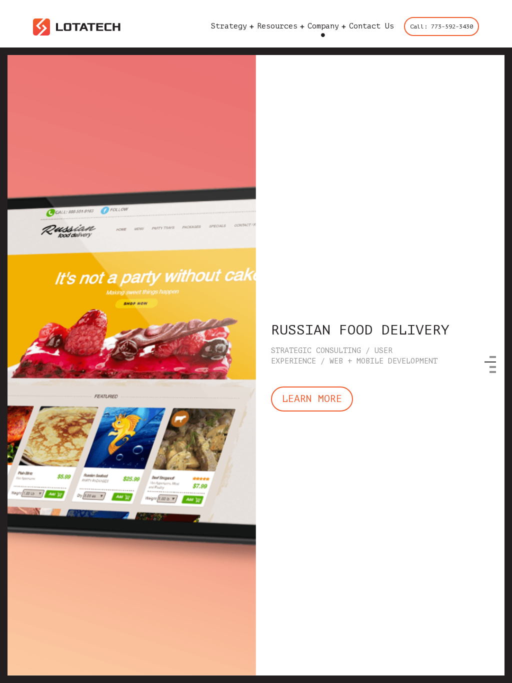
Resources (277, 26)
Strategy (229, 26)
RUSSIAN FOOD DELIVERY (360, 330)
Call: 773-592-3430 (441, 26)
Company (323, 26)
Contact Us (371, 26)
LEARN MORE (312, 398)
